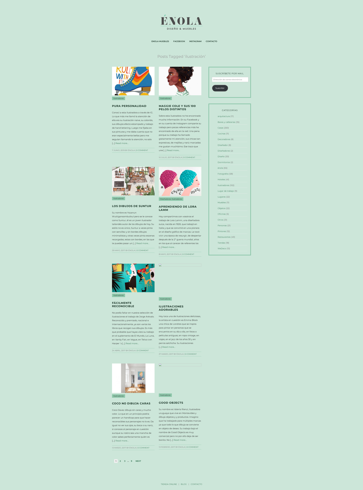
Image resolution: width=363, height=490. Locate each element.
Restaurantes (224, 237)
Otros (220, 220)
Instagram (195, 41)
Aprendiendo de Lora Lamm (178, 208)
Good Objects (171, 402)
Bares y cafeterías (226, 122)
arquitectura (224, 116)
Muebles (222, 202)
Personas (222, 225)
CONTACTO (196, 484)
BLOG (184, 484)
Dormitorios (224, 162)
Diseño (221, 156)
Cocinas (221, 133)
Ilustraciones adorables (171, 308)
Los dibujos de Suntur (131, 206)
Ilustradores (118, 98)
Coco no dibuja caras (131, 403)
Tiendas (221, 243)
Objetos (221, 208)
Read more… (122, 143)
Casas (220, 128)
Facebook (179, 41)
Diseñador (223, 145)
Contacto (211, 41)
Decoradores (224, 139)
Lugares (222, 197)
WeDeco (222, 248)
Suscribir (219, 88)
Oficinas (222, 214)
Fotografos (223, 174)
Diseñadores (165, 199)
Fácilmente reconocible (123, 304)
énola (220, 168)
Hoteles (221, 179)
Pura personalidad (129, 106)
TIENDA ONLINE (169, 484)
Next (138, 461)
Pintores (222, 231)
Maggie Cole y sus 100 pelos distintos (177, 107)
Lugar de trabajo (226, 191)
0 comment (142, 150)
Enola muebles (160, 41)
